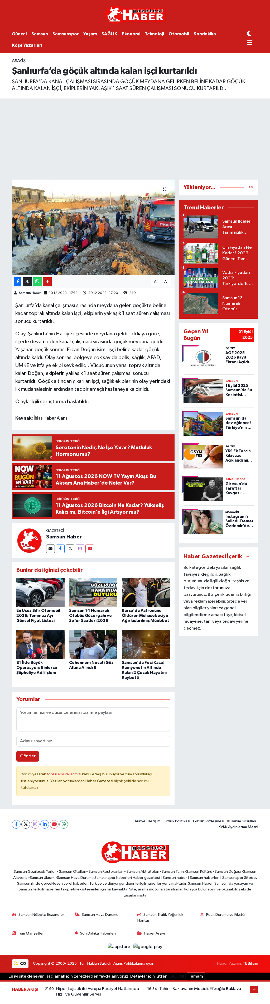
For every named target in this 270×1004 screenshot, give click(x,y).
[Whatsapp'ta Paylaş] (37, 281)
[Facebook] (60, 549)
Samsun (39, 34)
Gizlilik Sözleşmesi (208, 821)
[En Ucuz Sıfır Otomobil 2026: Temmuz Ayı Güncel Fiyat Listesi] (40, 592)
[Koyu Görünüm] (249, 34)
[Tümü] (251, 187)
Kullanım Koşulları (241, 821)
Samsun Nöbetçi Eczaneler (41, 915)
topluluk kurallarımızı (64, 774)
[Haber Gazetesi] (135, 14)
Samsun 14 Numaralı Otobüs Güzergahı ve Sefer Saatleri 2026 (90, 615)
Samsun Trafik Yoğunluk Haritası (160, 917)
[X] (25, 824)
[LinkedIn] (44, 824)
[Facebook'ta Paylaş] (17, 281)
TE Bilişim (250, 963)
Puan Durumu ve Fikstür (226, 915)
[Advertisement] (135, 138)
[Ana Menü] (249, 43)
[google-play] (147, 947)
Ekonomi (131, 34)
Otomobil (178, 34)
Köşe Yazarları (27, 45)
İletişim (154, 821)
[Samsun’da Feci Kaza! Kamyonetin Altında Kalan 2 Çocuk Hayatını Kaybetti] (146, 644)
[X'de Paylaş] (27, 281)
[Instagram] (80, 549)
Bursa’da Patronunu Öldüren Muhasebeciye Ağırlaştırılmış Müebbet (145, 615)
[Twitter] (70, 549)
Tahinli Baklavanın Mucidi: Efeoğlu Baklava (200, 989)
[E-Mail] (50, 549)
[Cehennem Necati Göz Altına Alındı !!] (93, 644)
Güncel (19, 34)
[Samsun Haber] (29, 540)
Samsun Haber (30, 293)
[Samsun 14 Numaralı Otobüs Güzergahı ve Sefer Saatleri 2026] (93, 592)
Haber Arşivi (154, 933)
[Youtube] (89, 549)
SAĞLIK (109, 34)
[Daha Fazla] (47, 281)
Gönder (28, 756)
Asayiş (19, 61)
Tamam (196, 976)
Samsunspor (65, 34)
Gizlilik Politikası (176, 821)
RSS (22, 963)
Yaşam (90, 34)
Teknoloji (154, 34)
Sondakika (205, 34)
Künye (140, 821)
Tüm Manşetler (31, 933)
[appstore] (119, 947)
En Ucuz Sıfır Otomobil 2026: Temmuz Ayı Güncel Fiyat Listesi (38, 615)
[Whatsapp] (63, 824)
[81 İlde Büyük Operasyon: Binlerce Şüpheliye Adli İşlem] (40, 644)
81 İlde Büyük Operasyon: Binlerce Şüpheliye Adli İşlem (36, 667)
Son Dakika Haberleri (98, 933)
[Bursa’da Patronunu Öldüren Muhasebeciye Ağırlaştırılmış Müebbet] (146, 592)
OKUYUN (177, 976)
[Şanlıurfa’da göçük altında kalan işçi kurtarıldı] (93, 227)
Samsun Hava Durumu (100, 915)
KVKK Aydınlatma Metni (238, 827)
